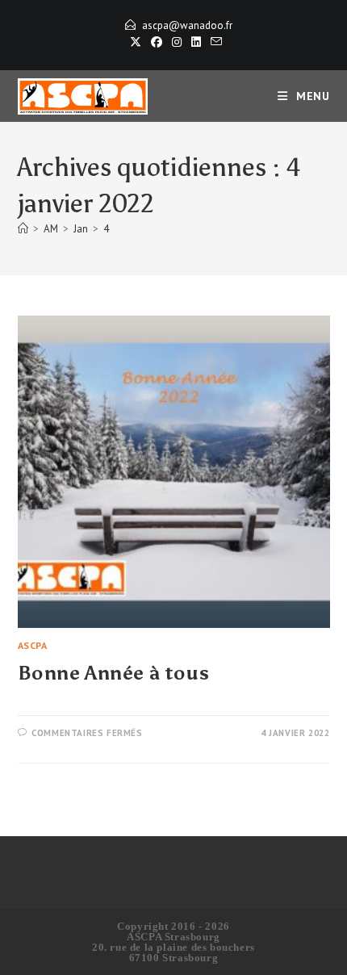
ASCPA (33, 645)
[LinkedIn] (196, 42)
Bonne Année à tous (114, 672)
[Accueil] (23, 229)
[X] (135, 42)
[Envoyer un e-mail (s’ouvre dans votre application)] (214, 42)
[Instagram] (176, 42)
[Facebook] (156, 42)
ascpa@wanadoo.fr (187, 25)
